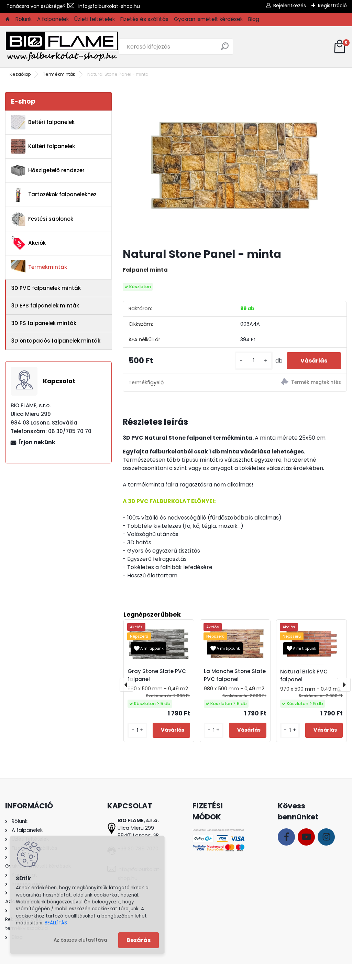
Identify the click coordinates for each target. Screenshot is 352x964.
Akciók (37, 243)
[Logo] (62, 47)
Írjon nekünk (37, 442)
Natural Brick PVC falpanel (304, 675)
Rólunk (23, 19)
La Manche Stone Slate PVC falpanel (235, 675)
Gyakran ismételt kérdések (208, 19)
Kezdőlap (20, 74)
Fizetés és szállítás (144, 19)
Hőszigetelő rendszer (56, 170)
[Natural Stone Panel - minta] (235, 167)
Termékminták (59, 74)
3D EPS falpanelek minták (45, 305)
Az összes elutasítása (80, 940)
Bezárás (138, 940)
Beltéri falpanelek (51, 122)
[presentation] (126, 685)
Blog (253, 19)
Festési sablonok (50, 218)
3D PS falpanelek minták (43, 323)
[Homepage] (7, 19)
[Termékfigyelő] (290, 383)
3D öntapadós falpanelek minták (55, 340)
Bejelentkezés (289, 5)
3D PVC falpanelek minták (46, 288)
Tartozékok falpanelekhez (62, 194)
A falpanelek (53, 19)
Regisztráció (332, 5)
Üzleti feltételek (94, 19)
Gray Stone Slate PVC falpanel (157, 675)
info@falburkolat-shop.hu (107, 6)
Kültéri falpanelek (51, 146)
